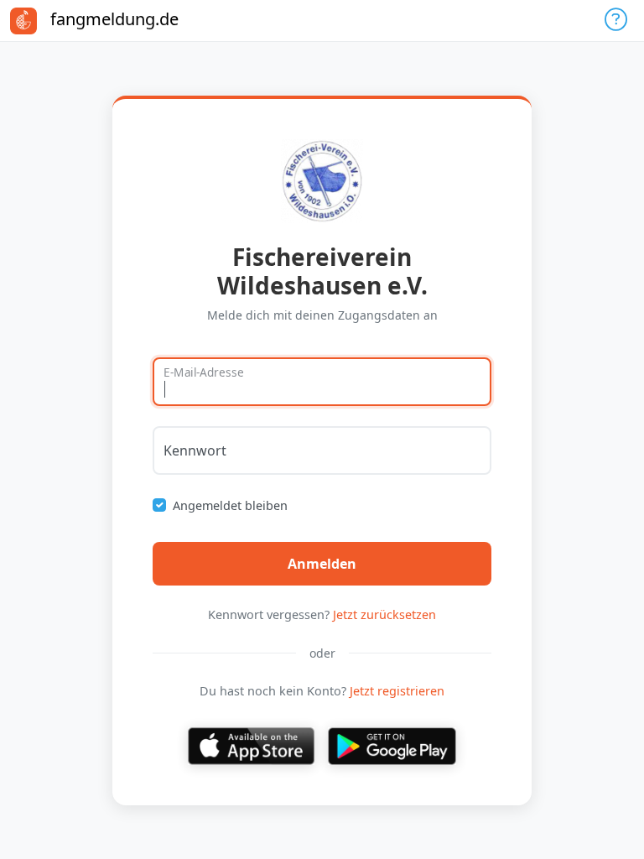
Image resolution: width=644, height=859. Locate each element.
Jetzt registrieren (397, 691)
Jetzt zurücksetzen (384, 614)
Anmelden (322, 563)
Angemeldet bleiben (230, 505)
